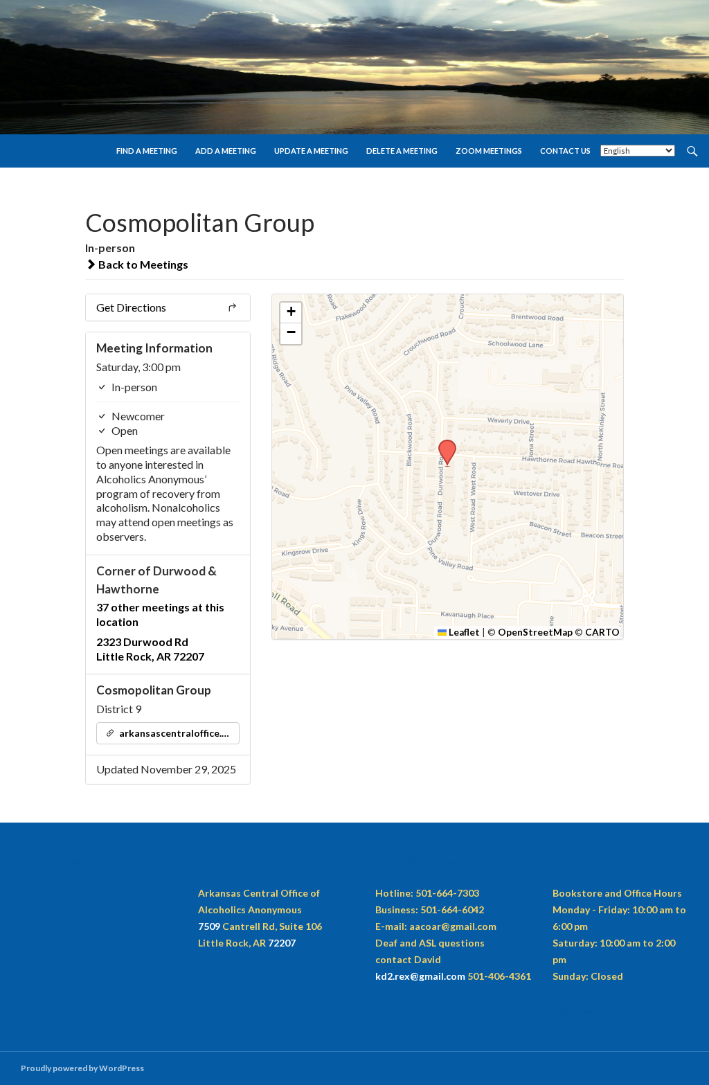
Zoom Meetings (489, 150)
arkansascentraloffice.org (177, 733)
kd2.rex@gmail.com (420, 976)
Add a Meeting (225, 150)
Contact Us (565, 150)
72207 (282, 943)
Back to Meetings (142, 264)
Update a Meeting (311, 150)
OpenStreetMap (535, 632)
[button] (442, 444)
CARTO (602, 632)
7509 (209, 926)
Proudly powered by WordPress (82, 1068)
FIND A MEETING (146, 150)
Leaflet (463, 632)
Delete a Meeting (402, 150)
